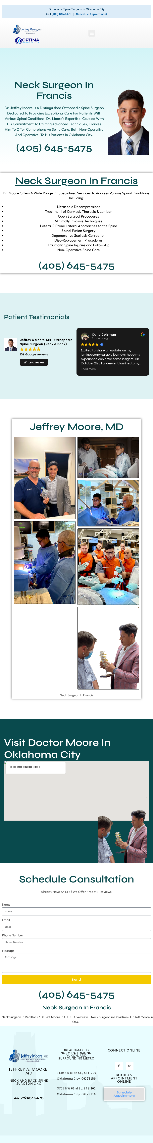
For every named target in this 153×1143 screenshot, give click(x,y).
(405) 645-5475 (61, 14)
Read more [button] (88, 369)
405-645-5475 (29, 1097)
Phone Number (12, 935)
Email (6, 920)
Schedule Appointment (91, 14)
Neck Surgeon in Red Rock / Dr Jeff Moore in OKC (36, 1017)
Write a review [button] (34, 362)
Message (8, 951)
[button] (91, 33)
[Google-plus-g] (129, 1066)
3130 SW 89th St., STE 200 (76, 1073)
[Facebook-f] (119, 1066)
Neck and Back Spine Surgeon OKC (29, 1082)
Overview (81, 1017)
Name (6, 904)
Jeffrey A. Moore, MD (29, 1071)
